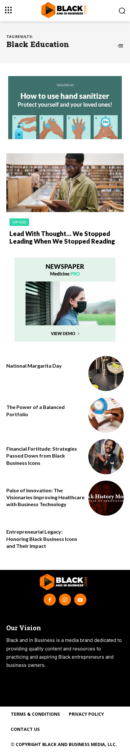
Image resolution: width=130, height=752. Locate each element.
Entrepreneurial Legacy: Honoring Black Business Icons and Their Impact (41, 539)
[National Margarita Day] (106, 373)
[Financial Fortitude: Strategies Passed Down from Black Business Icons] (106, 456)
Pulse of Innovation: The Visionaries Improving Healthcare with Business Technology (45, 497)
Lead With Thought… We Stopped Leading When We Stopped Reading (62, 237)
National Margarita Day (34, 366)
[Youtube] (80, 600)
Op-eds (19, 222)
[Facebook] (50, 600)
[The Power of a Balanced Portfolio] (106, 415)
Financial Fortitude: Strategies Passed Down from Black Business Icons (41, 456)
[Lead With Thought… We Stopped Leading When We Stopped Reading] (65, 182)
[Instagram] (65, 600)
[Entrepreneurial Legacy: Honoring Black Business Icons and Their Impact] (106, 539)
